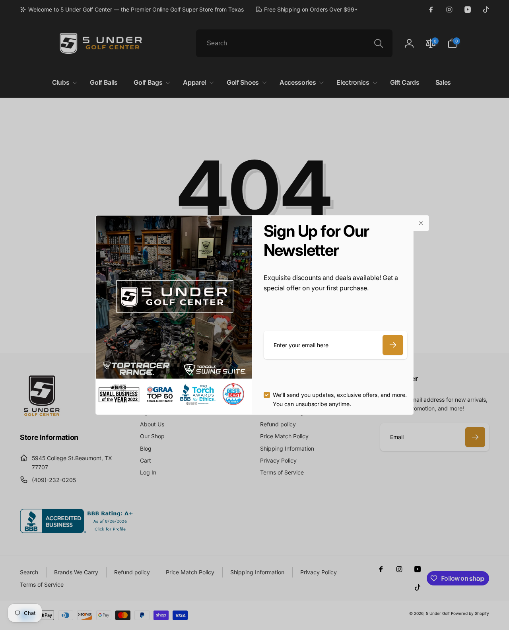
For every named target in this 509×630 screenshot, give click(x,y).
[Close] (421, 223)
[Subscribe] (393, 345)
